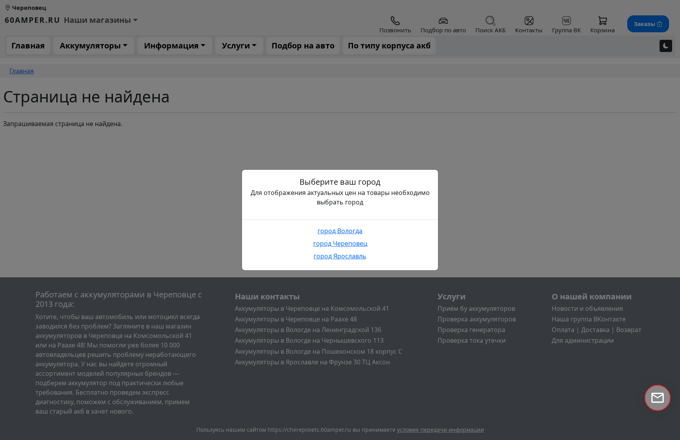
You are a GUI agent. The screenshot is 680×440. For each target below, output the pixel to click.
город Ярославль (340, 256)
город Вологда (340, 230)
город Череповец (340, 243)
